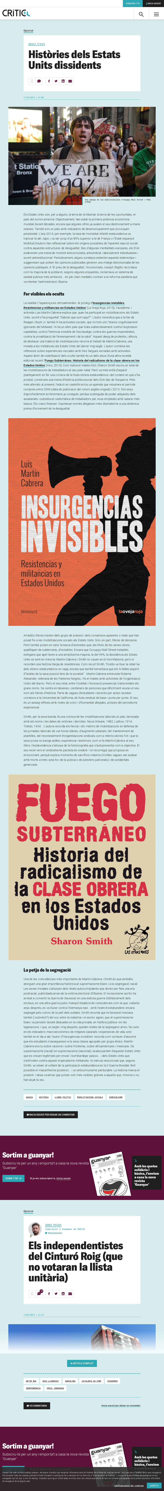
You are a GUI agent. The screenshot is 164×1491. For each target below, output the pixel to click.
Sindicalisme (116, 1097)
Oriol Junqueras (55, 1388)
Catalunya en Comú (91, 1381)
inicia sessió (63, 1178)
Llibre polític (63, 1097)
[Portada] (16, 13)
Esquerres (112, 1381)
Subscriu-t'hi (132, 3)
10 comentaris (38, 1405)
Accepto (154, 1485)
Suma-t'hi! (12, 1178)
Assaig (29, 1097)
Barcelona (70, 1381)
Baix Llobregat (51, 1381)
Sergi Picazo (53, 1225)
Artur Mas (31, 1381)
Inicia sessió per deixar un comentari (52, 1114)
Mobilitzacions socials (90, 1097)
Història (44, 1097)
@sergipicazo (55, 1232)
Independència (33, 1388)
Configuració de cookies (129, 1485)
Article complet (83, 1363)
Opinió (28, 30)
